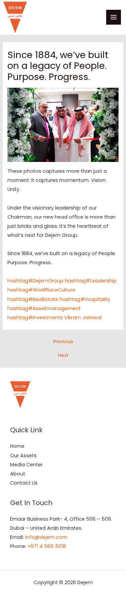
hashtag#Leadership (91, 280)
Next (63, 355)
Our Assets (23, 455)
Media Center (26, 464)
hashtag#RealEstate (32, 299)
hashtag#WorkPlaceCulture (41, 289)
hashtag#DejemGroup (35, 280)
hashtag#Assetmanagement (44, 308)
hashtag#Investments (35, 317)
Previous (63, 341)
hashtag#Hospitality (84, 299)
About (17, 473)
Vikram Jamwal (83, 317)
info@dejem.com (46, 537)
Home (17, 446)
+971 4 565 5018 (47, 546)
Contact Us (24, 482)
